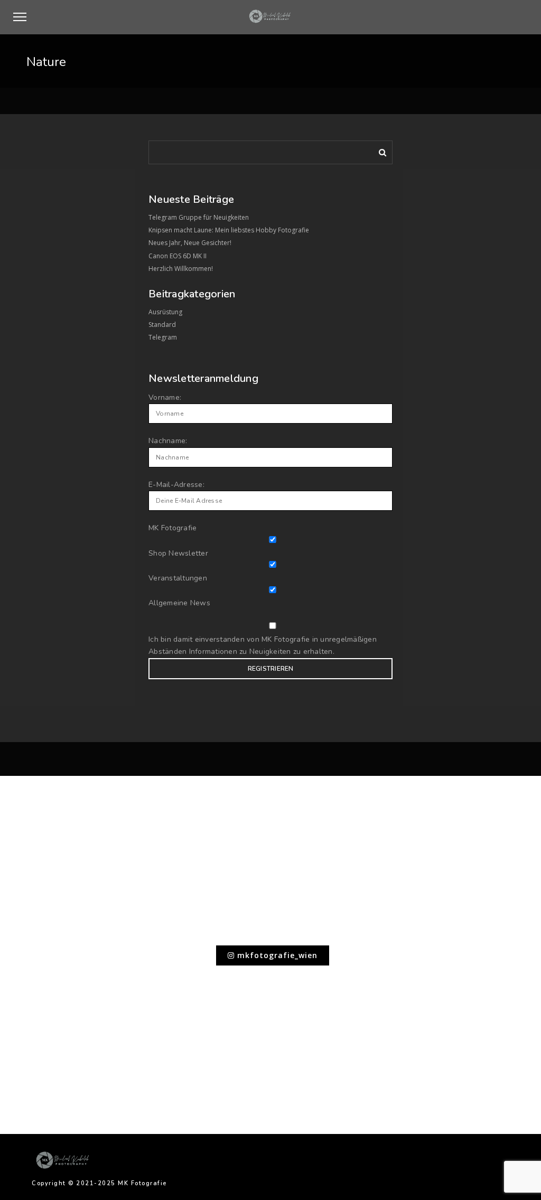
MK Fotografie (172, 528)
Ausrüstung (165, 311)
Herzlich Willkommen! (180, 268)
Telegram (162, 337)
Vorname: (164, 397)
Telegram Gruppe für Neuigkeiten (198, 217)
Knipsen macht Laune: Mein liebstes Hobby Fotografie (228, 230)
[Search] (378, 150)
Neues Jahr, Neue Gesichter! (189, 242)
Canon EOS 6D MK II (177, 255)
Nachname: (167, 441)
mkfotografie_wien (276, 955)
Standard (162, 324)
